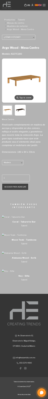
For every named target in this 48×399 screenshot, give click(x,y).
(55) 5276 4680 (25, 363)
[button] (27, 5)
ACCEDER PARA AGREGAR (15, 187)
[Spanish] (36, 5)
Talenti (21, 20)
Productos (9, 20)
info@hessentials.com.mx (25, 358)
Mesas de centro (15, 23)
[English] (40, 5)
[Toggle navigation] (44, 5)
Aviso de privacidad (24, 394)
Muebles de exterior (17, 26)
